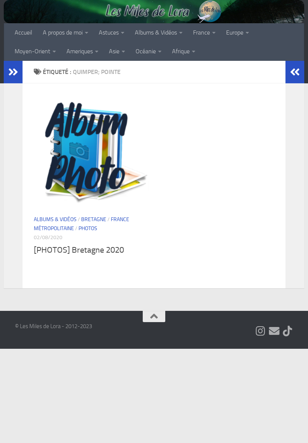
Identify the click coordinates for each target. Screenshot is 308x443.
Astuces (109, 32)
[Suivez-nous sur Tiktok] (287, 331)
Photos (88, 228)
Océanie (146, 51)
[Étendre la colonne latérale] (13, 72)
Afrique (181, 51)
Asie (114, 51)
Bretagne (93, 219)
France (201, 32)
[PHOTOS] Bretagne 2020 (79, 250)
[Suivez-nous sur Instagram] (260, 331)
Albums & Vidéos (156, 32)
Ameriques (79, 51)
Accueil (23, 32)
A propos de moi (63, 32)
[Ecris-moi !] (274, 331)
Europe (234, 32)
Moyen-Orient (32, 51)
